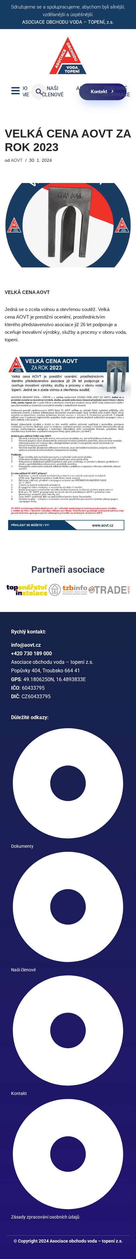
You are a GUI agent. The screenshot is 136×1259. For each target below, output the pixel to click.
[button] (10, 599)
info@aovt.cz (26, 662)
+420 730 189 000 (31, 671)
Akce (82, 88)
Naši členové (53, 91)
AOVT (17, 160)
